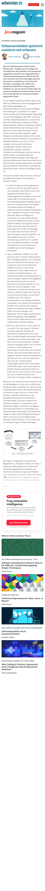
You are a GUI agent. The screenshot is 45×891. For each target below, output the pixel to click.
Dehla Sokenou (14, 57)
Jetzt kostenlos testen (19, 522)
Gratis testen (33, 4)
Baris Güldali (35, 57)
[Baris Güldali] (26, 56)
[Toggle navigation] (13, 5)
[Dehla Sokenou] (5, 56)
